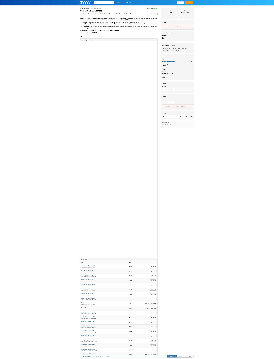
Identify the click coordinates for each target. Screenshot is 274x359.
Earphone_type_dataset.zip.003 (88, 275)
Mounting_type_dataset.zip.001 (88, 312)
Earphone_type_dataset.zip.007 (88, 293)
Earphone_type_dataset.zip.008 (88, 298)
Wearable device (166, 50)
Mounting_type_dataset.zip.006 (88, 335)
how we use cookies (105, 356)
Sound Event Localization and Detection (172, 48)
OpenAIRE (167, 38)
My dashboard (127, 2)
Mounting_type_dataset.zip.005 (88, 330)
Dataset (184, 48)
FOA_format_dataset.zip (86, 302)
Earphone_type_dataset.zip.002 (88, 270)
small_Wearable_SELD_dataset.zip (88, 353)
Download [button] (154, 266)
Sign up (190, 2)
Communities (119, 2)
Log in (181, 2)
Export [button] (186, 116)
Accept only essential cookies (185, 356)
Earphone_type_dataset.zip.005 (88, 284)
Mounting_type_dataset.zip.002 (88, 316)
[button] (119, 40)
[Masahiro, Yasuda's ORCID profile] (100, 14)
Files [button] (84, 259)
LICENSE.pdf (83, 307)
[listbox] (170, 102)
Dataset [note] (149, 8)
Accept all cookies (172, 356)
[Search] (112, 2)
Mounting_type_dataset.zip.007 (88, 340)
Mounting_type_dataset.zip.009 (88, 349)
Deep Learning (175, 50)
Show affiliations (153, 14)
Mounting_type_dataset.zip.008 (88, 344)
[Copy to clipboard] (192, 61)
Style (163, 102)
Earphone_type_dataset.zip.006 (88, 288)
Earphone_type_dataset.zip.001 (88, 265)
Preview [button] (147, 303)
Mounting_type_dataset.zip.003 (88, 321)
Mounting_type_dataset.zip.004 (88, 326)
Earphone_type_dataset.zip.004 (88, 279)
